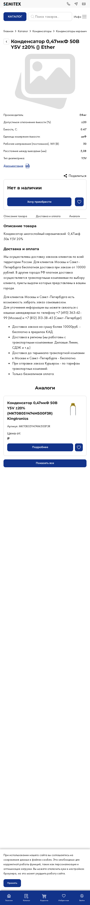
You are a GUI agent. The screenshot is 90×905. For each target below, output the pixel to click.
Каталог (23, 31)
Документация (13, 166)
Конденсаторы (42, 31)
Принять (12, 883)
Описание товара (15, 216)
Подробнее (40, 447)
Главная (8, 31)
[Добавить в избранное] (79, 201)
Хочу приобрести (39, 201)
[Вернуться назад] (6, 41)
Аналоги (74, 216)
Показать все (45, 463)
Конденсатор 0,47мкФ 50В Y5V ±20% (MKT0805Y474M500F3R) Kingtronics (32, 411)
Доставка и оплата (48, 216)
